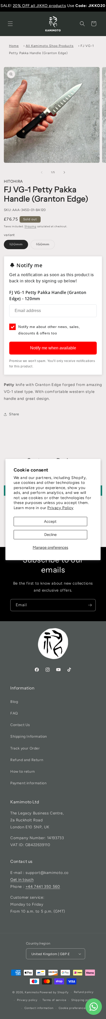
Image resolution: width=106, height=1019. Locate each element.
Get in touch (21, 879)
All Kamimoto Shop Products (50, 46)
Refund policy (84, 992)
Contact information (39, 1008)
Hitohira (13, 181)
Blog (14, 702)
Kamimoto (32, 992)
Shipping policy (82, 1000)
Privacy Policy (60, 508)
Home (14, 46)
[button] (10, 23)
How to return (22, 771)
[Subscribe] (89, 605)
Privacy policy (27, 1000)
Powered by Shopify (54, 992)
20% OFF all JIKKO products (39, 5)
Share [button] (14, 414)
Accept (50, 521)
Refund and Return (26, 760)
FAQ (14, 713)
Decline (50, 534)
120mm (16, 244)
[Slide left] (41, 172)
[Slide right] (64, 172)
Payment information (28, 783)
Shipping (30, 226)
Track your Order (25, 748)
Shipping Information (28, 736)
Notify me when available (53, 348)
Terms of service (54, 1000)
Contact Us (20, 725)
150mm (42, 244)
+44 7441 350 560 (42, 886)
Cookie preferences (73, 1008)
